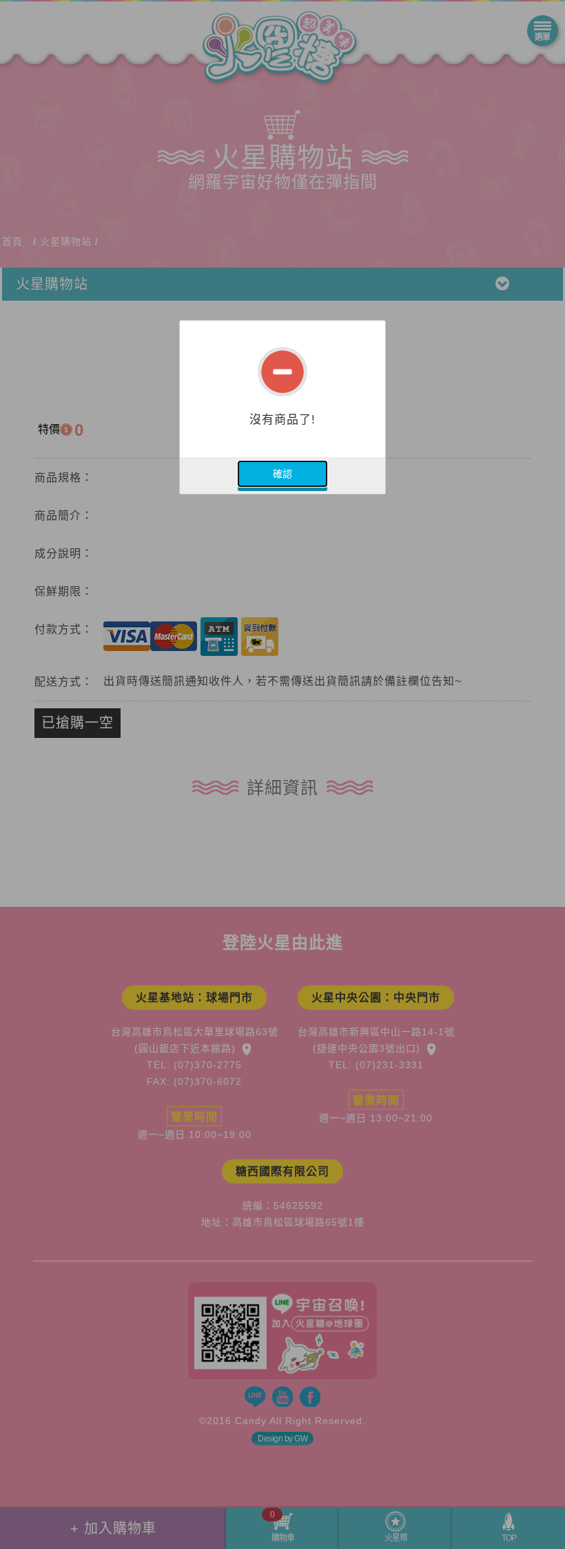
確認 (282, 473)
